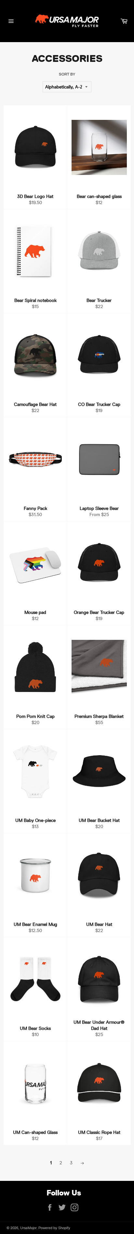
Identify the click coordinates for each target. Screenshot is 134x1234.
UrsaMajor (28, 1228)
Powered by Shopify (54, 1228)
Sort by (67, 74)
